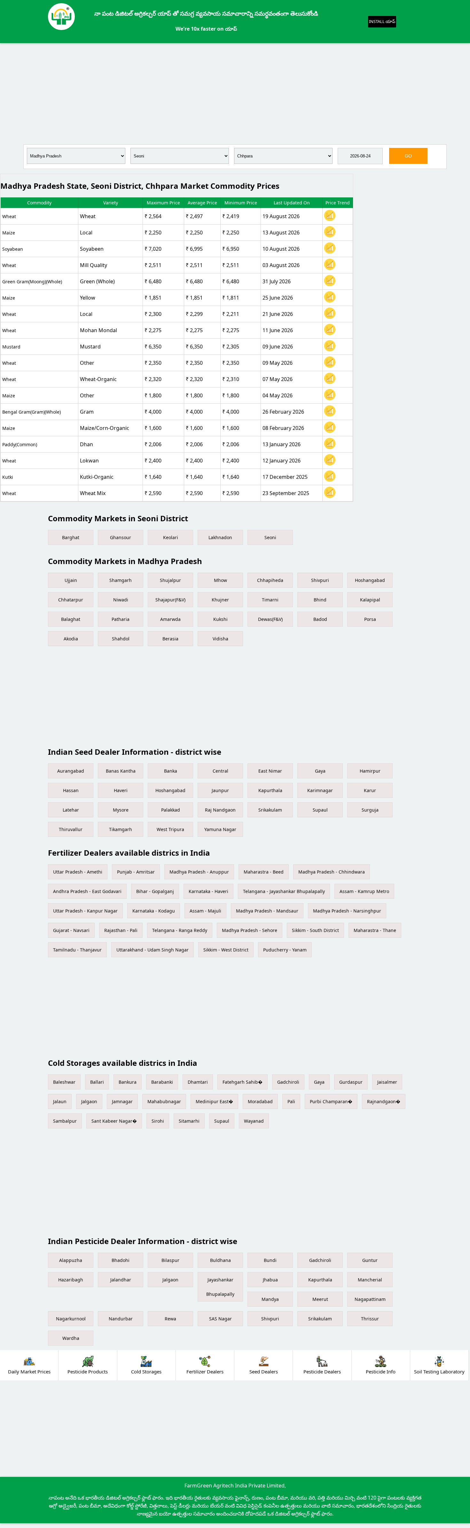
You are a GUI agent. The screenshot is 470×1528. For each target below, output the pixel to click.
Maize (8, 233)
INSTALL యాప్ (382, 21)
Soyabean (12, 249)
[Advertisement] (235, 92)
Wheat (9, 216)
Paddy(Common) (19, 444)
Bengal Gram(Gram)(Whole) (31, 412)
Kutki (7, 477)
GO (408, 155)
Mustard (11, 347)
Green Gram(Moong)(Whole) (32, 282)
